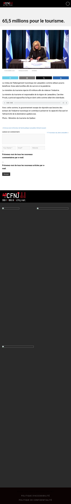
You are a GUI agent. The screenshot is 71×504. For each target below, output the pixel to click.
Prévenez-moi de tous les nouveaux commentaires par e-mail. (17, 156)
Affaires (34, 70)
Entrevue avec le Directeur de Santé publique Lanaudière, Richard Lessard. (24, 128)
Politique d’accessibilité (35, 496)
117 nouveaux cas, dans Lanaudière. (57, 132)
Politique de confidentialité (35, 500)
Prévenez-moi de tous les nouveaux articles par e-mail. (23, 167)
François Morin (23, 70)
